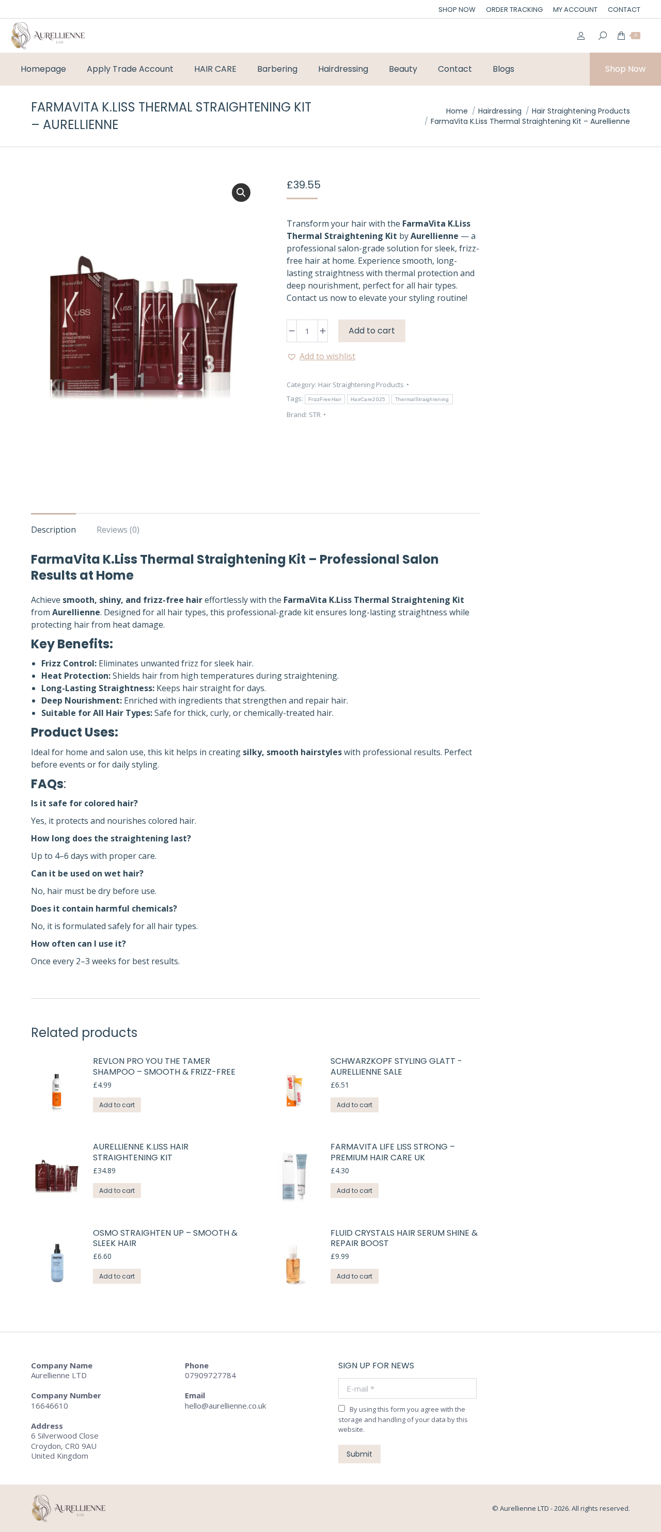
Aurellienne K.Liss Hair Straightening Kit (140, 1152)
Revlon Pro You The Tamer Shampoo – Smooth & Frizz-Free (164, 1067)
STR (315, 414)
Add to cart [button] (117, 1104)
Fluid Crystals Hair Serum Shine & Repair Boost (404, 1239)
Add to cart (372, 331)
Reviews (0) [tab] (118, 529)
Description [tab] (53, 529)
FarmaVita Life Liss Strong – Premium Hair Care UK (392, 1152)
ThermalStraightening (422, 399)
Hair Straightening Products (361, 384)
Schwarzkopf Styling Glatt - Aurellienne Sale (396, 1067)
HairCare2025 (368, 399)
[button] (241, 192)
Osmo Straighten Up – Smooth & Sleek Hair (165, 1239)
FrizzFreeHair (324, 399)
